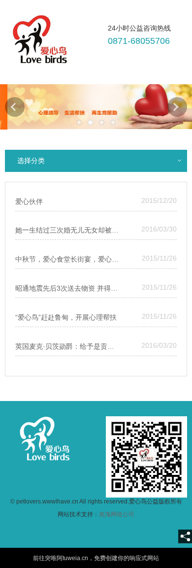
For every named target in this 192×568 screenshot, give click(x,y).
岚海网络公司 (116, 514)
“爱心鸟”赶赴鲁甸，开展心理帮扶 (66, 317)
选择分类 (31, 161)
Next (177, 107)
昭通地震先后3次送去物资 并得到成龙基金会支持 (67, 288)
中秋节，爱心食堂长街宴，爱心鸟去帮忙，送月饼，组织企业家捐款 (67, 259)
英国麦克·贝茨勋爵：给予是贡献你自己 (67, 346)
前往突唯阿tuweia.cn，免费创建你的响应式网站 (96, 558)
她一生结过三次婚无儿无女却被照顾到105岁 (67, 230)
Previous (15, 107)
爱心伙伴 (29, 201)
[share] (185, 536)
